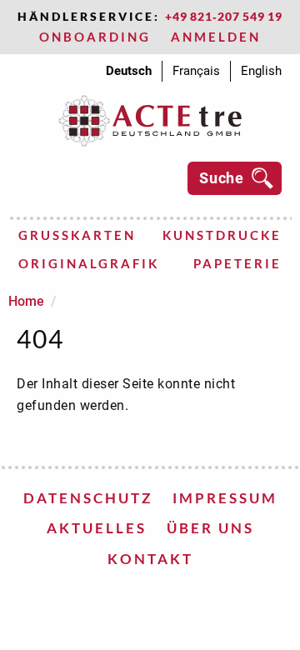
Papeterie (237, 263)
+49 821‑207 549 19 (223, 16)
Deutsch (129, 70)
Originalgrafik (88, 263)
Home (26, 301)
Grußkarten (77, 235)
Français (196, 70)
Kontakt (150, 559)
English (261, 70)
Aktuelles (97, 528)
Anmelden (216, 36)
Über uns (210, 528)
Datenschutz (87, 498)
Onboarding (95, 36)
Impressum (225, 498)
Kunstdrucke (222, 235)
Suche (221, 178)
